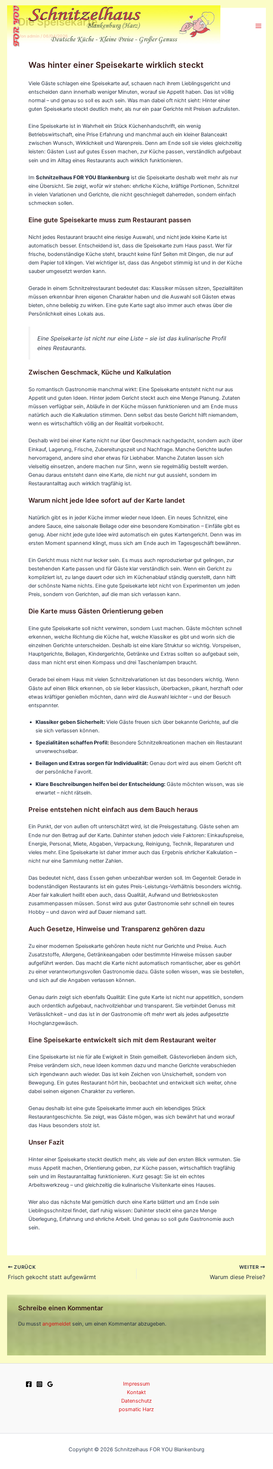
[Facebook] (29, 1384)
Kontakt (136, 1392)
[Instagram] (39, 1384)
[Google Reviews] (50, 1384)
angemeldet (56, 1324)
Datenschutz (136, 1401)
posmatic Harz (136, 1409)
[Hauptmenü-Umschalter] (258, 25)
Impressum (136, 1384)
